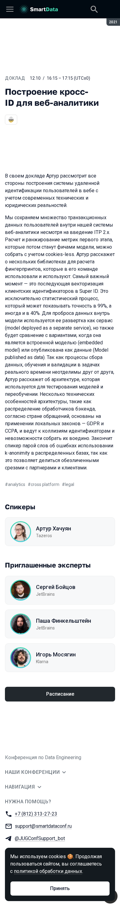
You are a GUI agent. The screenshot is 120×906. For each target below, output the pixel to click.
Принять (60, 888)
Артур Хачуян (53, 528)
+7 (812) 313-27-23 (36, 814)
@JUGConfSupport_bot (40, 838)
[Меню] (10, 9)
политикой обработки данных (48, 871)
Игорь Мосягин (56, 654)
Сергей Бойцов (55, 587)
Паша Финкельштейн (63, 620)
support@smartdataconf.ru (43, 826)
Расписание (60, 694)
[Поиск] (94, 9)
